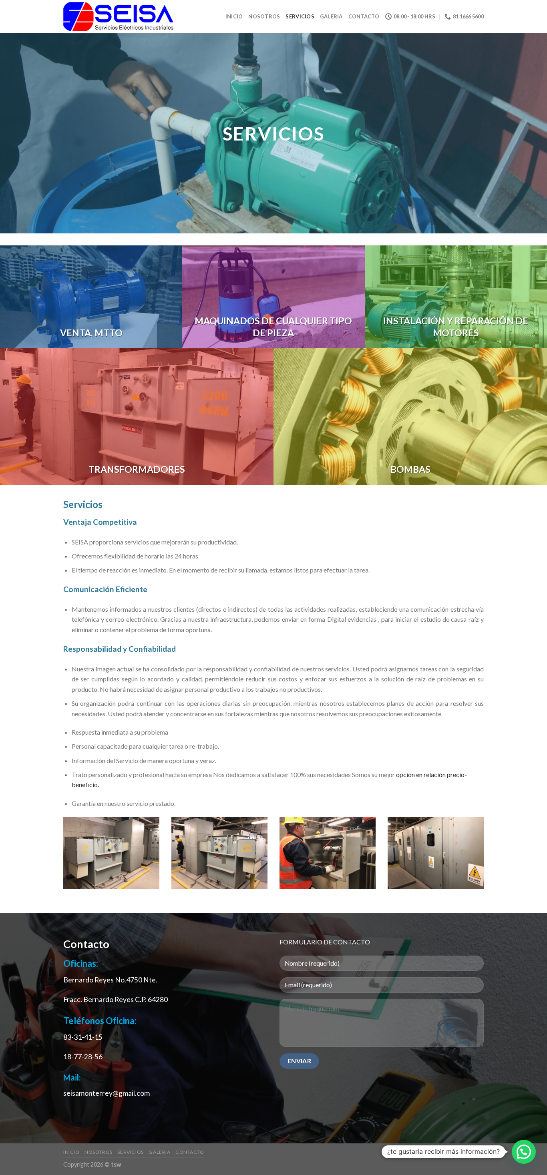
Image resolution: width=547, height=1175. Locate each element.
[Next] (485, 858)
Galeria (331, 16)
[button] (524, 1152)
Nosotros (264, 16)
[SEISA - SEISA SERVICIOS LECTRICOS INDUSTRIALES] (118, 16)
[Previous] (62, 858)
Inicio (234, 16)
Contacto (364, 16)
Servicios (300, 16)
